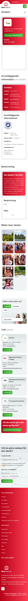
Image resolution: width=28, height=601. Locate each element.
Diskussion (4, 542)
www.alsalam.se (14, 99)
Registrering (4, 529)
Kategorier (7, 306)
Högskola (3, 517)
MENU (25, 6)
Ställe (5, 310)
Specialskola (4, 503)
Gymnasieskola (5, 507)
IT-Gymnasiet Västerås (16, 401)
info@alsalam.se (8, 31)
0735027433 (7, 152)
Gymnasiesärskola (6, 510)
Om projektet (4, 539)
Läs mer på (7, 349)
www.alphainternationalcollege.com (12, 368)
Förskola (14, 144)
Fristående (16, 138)
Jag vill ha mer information (11, 430)
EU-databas (15, 2)
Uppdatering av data (6, 532)
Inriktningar (16, 306)
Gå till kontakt (6, 481)
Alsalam (11, 338)
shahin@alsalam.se (15, 96)
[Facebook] (3, 588)
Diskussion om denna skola (13, 35)
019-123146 (9, 42)
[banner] (6, 5)
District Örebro (14, 135)
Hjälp (2, 546)
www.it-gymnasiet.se (12, 411)
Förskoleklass (7, 144)
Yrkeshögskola (5, 513)
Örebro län (13, 133)
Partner (3, 549)
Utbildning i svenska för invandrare (10, 520)
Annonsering (4, 536)
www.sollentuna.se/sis (13, 388)
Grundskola (20, 144)
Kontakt (3, 553)
